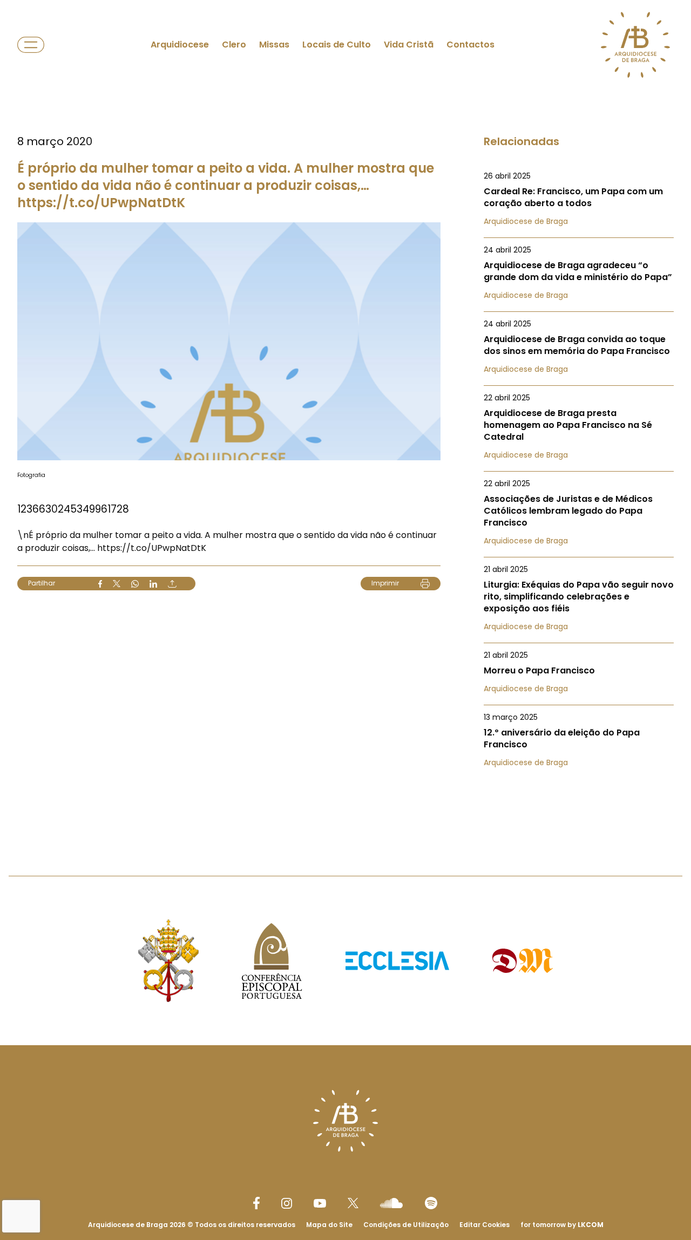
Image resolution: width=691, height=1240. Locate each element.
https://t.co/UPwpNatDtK (151, 548)
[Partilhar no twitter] (116, 583)
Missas (274, 44)
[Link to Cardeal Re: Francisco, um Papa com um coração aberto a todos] (579, 199)
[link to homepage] (635, 44)
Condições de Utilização (406, 1224)
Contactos (470, 44)
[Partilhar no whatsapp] (135, 584)
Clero (234, 44)
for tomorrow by (562, 1224)
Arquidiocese (180, 44)
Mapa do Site (329, 1224)
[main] (345, 416)
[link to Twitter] (353, 1203)
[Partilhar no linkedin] (153, 584)
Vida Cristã (408, 44)
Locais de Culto (336, 44)
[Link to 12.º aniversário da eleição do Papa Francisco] (579, 740)
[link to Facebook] (256, 1203)
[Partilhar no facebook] (100, 584)
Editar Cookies (484, 1225)
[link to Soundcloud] (391, 1203)
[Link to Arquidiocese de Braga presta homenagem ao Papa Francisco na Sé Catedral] (579, 426)
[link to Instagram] (286, 1203)
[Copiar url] (172, 584)
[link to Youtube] (320, 1203)
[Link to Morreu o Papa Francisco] (579, 672)
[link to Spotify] (431, 1203)
